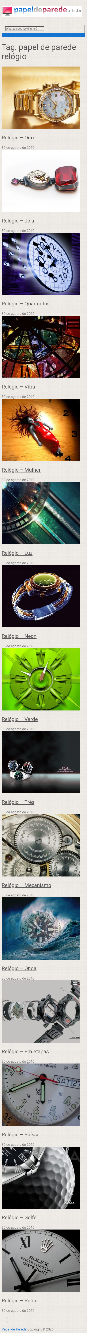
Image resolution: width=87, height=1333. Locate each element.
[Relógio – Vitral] (43, 347)
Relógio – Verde (20, 719)
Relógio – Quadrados (26, 304)
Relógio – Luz (17, 553)
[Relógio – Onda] (43, 928)
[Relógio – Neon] (43, 596)
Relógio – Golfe (19, 1217)
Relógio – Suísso (20, 1135)
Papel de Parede (14, 1329)
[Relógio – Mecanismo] (43, 845)
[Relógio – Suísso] (43, 1095)
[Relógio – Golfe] (43, 1178)
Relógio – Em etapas (25, 1051)
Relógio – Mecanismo (26, 885)
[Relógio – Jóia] (43, 181)
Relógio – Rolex (19, 1301)
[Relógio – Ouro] (43, 98)
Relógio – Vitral (19, 387)
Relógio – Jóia (18, 221)
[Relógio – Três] (43, 762)
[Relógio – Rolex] (43, 1261)
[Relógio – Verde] (43, 679)
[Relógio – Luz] (43, 513)
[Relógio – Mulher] (43, 430)
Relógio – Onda (19, 968)
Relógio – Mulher (21, 470)
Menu (6, 35)
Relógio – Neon (19, 636)
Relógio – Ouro (18, 138)
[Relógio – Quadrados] (43, 264)
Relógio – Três (18, 802)
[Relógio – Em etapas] (43, 1012)
